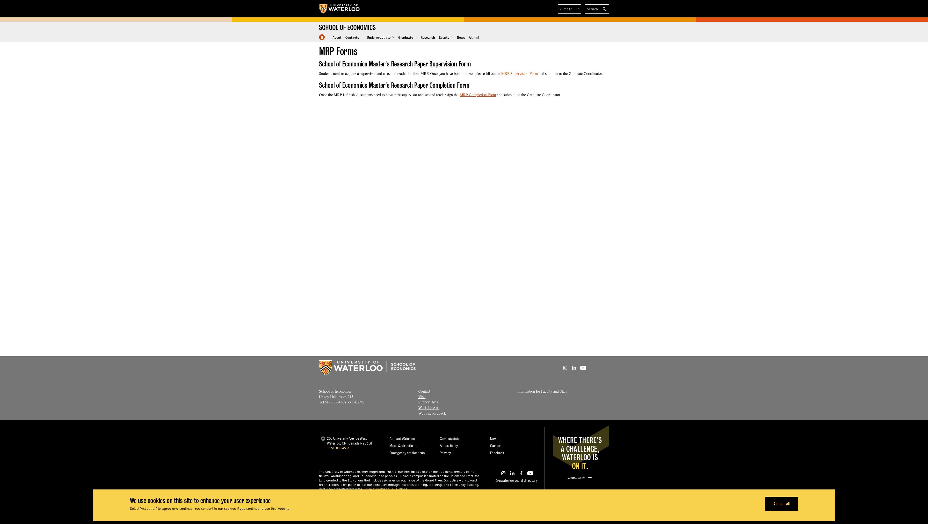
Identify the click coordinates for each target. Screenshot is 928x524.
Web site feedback (432, 413)
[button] (569, 9)
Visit (422, 396)
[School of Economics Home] (322, 37)
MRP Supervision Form (519, 73)
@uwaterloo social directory (516, 480)
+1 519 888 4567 (338, 448)
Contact (424, 391)
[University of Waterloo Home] (339, 9)
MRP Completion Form (478, 94)
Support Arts (428, 401)
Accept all (782, 503)
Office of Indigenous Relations (385, 489)
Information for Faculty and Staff (542, 391)
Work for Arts (428, 407)
